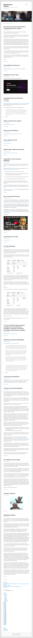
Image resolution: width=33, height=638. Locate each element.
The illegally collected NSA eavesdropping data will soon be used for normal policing (15, 103)
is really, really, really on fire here (12, 333)
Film (6, 192)
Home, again (5, 587)
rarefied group (6, 165)
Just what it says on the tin (7, 143)
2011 (5, 614)
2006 (5, 619)
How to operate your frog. (10, 140)
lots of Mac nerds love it (15, 403)
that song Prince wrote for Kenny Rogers (16, 133)
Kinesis (9, 404)
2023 (5, 603)
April (6, 598)
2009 (5, 616)
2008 (5, 617)
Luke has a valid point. (9, 493)
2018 (5, 608)
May (5, 597)
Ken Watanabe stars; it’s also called (10, 211)
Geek (6, 455)
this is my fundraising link (24, 318)
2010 (5, 615)
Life (6, 321)
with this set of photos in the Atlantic (12, 152)
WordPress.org (6, 630)
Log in (4, 627)
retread (23, 200)
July (5, 595)
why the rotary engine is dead (18, 475)
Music (6, 70)
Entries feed (5, 628)
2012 (5, 613)
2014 (5, 611)
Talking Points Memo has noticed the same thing (12, 343)
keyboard (10, 391)
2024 (5, 602)
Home (4, 20)
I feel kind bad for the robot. (11, 236)
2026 (5, 593)
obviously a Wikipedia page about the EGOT (12, 189)
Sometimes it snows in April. (11, 75)
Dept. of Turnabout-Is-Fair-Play (12, 196)
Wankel (15, 466)
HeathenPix (8, 20)
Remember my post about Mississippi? (14, 339)
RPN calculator (24, 408)
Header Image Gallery (18, 20)
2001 (5, 623)
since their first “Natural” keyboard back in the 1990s (18, 437)
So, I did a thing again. (9, 246)
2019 (5, 607)
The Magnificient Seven (7, 200)
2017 (5, 609)
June (6, 596)
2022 (5, 604)
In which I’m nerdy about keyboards (13, 388)
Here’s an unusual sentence (11, 130)
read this (13, 124)
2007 (5, 618)
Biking (6, 61)
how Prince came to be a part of (16, 68)
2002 (5, 622)
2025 (5, 601)
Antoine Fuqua (18, 199)
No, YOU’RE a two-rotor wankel (12, 459)
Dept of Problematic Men (7, 585)
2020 (5, 606)
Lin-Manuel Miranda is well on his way (12, 169)
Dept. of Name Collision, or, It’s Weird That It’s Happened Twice (12, 586)
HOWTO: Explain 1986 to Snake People (14, 149)
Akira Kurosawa (9, 206)
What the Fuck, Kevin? (7, 240)
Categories (5, 590)
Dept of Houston (6, 582)
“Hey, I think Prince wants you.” (12, 65)
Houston (7, 126)
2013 (5, 612)
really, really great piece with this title (14, 380)
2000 (5, 624)
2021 (5, 605)
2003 (5, 621)
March (6, 599)
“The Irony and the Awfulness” (12, 376)
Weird (6, 145)
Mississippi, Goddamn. (10, 515)
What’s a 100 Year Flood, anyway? (12, 121)
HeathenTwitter (13, 20)
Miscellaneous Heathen (8, 5)
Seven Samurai (16, 206)
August (6, 594)
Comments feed (6, 629)
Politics (7, 116)
